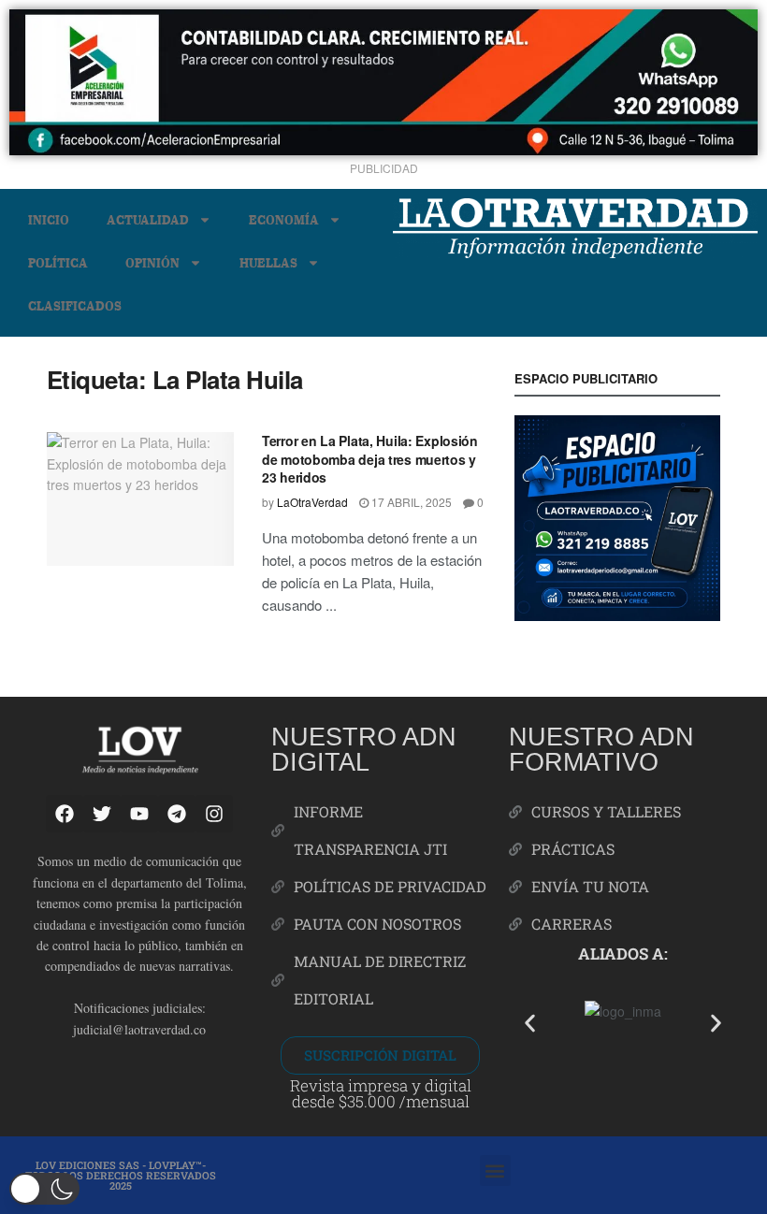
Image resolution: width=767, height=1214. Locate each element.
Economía (284, 219)
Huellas (268, 262)
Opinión (152, 262)
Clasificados (75, 305)
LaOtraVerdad (312, 502)
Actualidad (148, 219)
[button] (530, 1022)
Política (58, 262)
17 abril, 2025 (410, 502)
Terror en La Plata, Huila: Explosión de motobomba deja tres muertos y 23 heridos (370, 458)
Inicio (48, 219)
